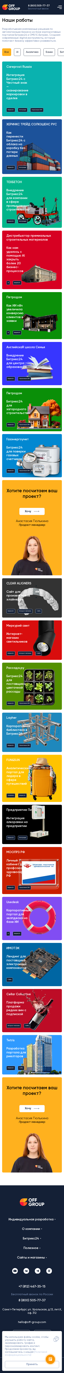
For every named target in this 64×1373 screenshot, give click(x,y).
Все (6, 52)
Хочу (28, 511)
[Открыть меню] (59, 7)
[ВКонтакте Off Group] (26, 1271)
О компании (31, 1229)
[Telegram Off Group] (38, 1271)
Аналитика (32, 52)
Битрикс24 (31, 1238)
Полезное (30, 1248)
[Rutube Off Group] (49, 1271)
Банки (49, 52)
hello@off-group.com (32, 1322)
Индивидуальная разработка (31, 1219)
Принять (32, 1364)
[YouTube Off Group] (15, 1271)
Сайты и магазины (31, 1257)
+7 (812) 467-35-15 (32, 1286)
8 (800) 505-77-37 (39, 5)
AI (17, 52)
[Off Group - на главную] (11, 7)
